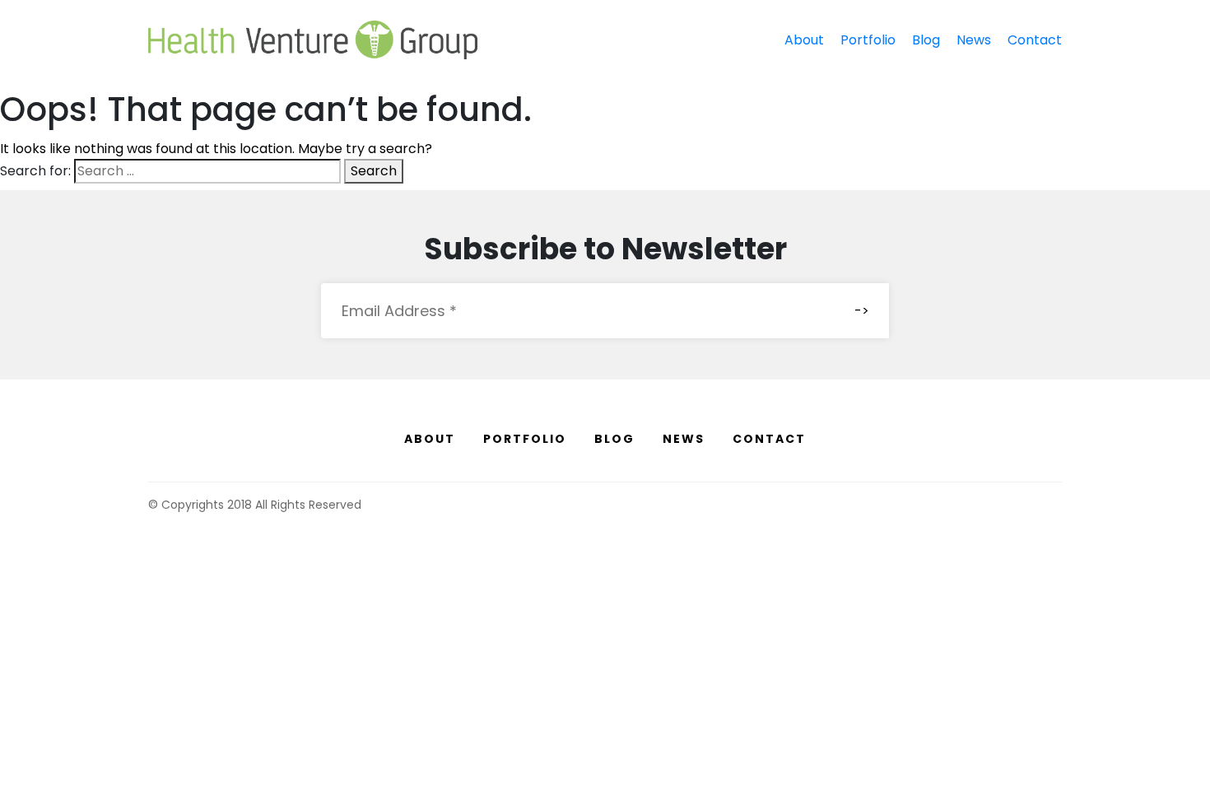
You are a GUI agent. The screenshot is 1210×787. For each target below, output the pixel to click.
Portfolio (868, 39)
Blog (926, 39)
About (804, 39)
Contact (1035, 39)
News (973, 39)
